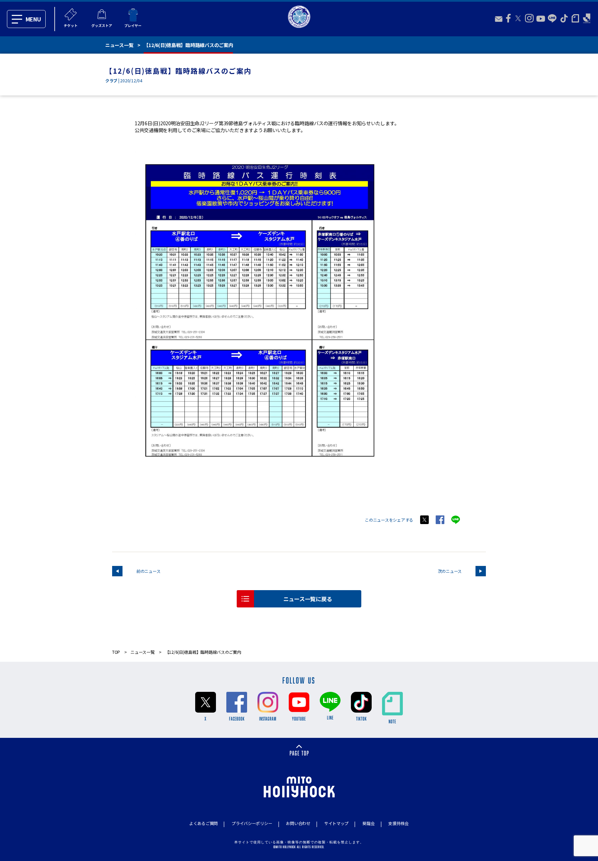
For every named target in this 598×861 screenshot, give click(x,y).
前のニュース (148, 571)
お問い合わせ (298, 823)
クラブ (111, 80)
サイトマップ (336, 823)
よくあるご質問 (203, 823)
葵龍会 (368, 823)
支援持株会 (398, 823)
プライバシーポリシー (252, 823)
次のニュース (450, 571)
